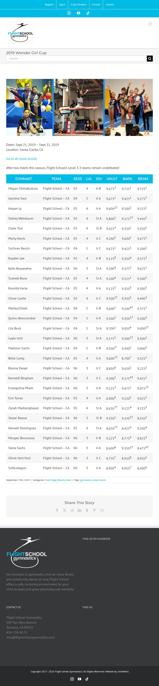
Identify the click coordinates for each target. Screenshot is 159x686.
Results (61, 480)
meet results (99, 480)
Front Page (50, 480)
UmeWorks (123, 671)
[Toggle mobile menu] (150, 24)
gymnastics (86, 480)
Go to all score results (21, 159)
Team (68, 480)
